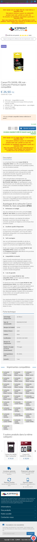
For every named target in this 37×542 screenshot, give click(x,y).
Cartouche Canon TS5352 (7, 408)
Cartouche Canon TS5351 (19, 402)
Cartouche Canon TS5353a (6, 415)
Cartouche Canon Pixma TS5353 (7, 385)
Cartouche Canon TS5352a (17, 409)
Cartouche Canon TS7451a (6, 427)
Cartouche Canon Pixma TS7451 (7, 397)
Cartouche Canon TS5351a (29, 403)
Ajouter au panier (29, 128)
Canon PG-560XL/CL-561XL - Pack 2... (26, 456)
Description (7, 157)
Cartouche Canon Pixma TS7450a (30, 391)
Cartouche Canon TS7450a (17, 421)
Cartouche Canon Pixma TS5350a (18, 373)
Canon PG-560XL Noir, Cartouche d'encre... (11, 456)
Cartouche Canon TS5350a (6, 403)
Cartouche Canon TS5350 (30, 396)
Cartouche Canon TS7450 (7, 420)
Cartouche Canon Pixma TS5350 (7, 373)
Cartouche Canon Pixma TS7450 (18, 391)
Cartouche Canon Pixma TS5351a (7, 379)
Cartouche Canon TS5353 (30, 408)
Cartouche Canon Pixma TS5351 (29, 373)
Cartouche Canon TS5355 (19, 414)
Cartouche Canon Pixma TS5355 (29, 385)
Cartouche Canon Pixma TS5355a (7, 391)
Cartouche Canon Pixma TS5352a (30, 379)
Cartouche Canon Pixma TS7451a (19, 397)
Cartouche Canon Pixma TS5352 (18, 379)
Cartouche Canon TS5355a (29, 415)
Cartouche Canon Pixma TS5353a (19, 385)
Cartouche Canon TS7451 (30, 420)
